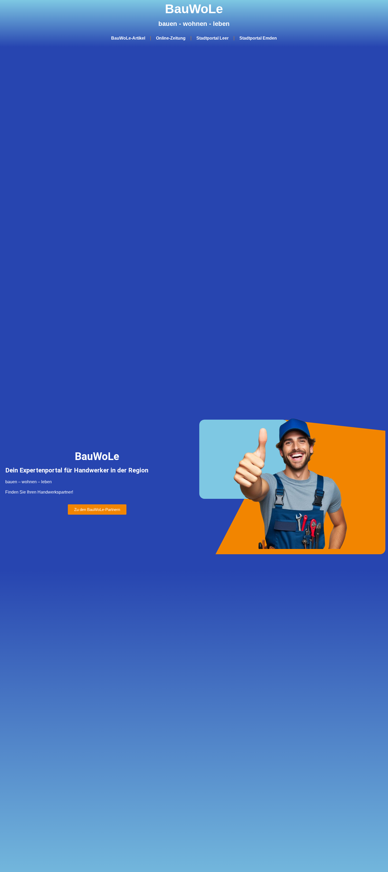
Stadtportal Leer (212, 38)
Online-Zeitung (171, 38)
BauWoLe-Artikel (128, 38)
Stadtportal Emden (258, 38)
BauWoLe (194, 9)
